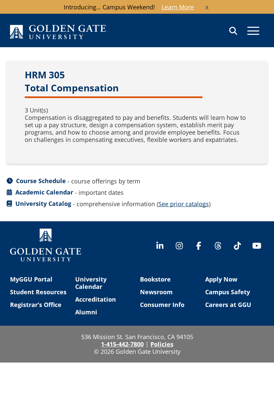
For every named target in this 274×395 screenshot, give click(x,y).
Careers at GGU (228, 305)
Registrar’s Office (35, 305)
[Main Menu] (253, 30)
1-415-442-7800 (122, 344)
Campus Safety (227, 292)
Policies (161, 344)
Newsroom (156, 292)
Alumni (86, 312)
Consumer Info (162, 305)
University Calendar (91, 283)
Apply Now (221, 279)
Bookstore (155, 279)
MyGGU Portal (31, 279)
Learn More (178, 7)
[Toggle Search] (233, 30)
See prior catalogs (183, 204)
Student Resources (38, 292)
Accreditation (95, 299)
